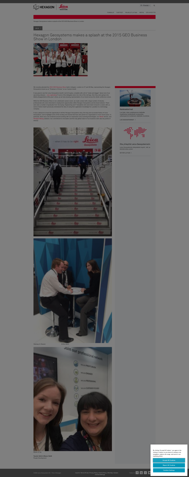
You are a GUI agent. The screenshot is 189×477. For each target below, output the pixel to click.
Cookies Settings (169, 470)
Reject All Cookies (169, 465)
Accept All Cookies (169, 460)
